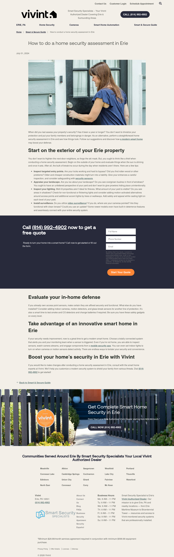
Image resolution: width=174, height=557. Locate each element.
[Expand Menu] (56, 25)
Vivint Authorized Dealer (134, 498)
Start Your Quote (120, 272)
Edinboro (44, 479)
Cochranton (88, 474)
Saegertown (88, 468)
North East (45, 485)
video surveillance (77, 203)
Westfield (109, 468)
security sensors (84, 178)
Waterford (130, 479)
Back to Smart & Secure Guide (35, 382)
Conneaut (66, 485)
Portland (130, 468)
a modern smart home (131, 139)
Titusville (130, 474)
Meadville (44, 468)
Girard (86, 479)
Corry (85, 485)
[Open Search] (160, 3)
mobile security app (101, 345)
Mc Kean (109, 485)
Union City (67, 479)
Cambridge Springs (71, 474)
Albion (65, 468)
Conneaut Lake (47, 474)
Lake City (109, 474)
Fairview (109, 479)
